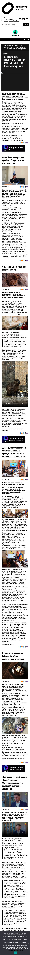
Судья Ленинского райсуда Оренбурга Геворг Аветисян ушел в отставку (13, 160)
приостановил (7, 686)
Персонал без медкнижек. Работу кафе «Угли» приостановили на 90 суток (13, 655)
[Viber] (27, 142)
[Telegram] (23, 142)
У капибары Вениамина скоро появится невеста (14, 268)
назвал (17, 624)
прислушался (6, 294)
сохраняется (23, 812)
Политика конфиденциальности (15, 950)
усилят (22, 484)
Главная (6, 45)
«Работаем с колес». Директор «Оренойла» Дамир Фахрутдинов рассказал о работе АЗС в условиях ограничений (14, 782)
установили (15, 873)
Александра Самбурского (16, 249)
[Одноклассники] (22, 142)
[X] (25, 142)
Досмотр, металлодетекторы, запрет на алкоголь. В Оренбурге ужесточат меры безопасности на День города (14, 452)
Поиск (26, 25)
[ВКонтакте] (20, 142)
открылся (10, 410)
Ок (15, 952)
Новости (13, 45)
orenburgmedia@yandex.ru (11, 21)
